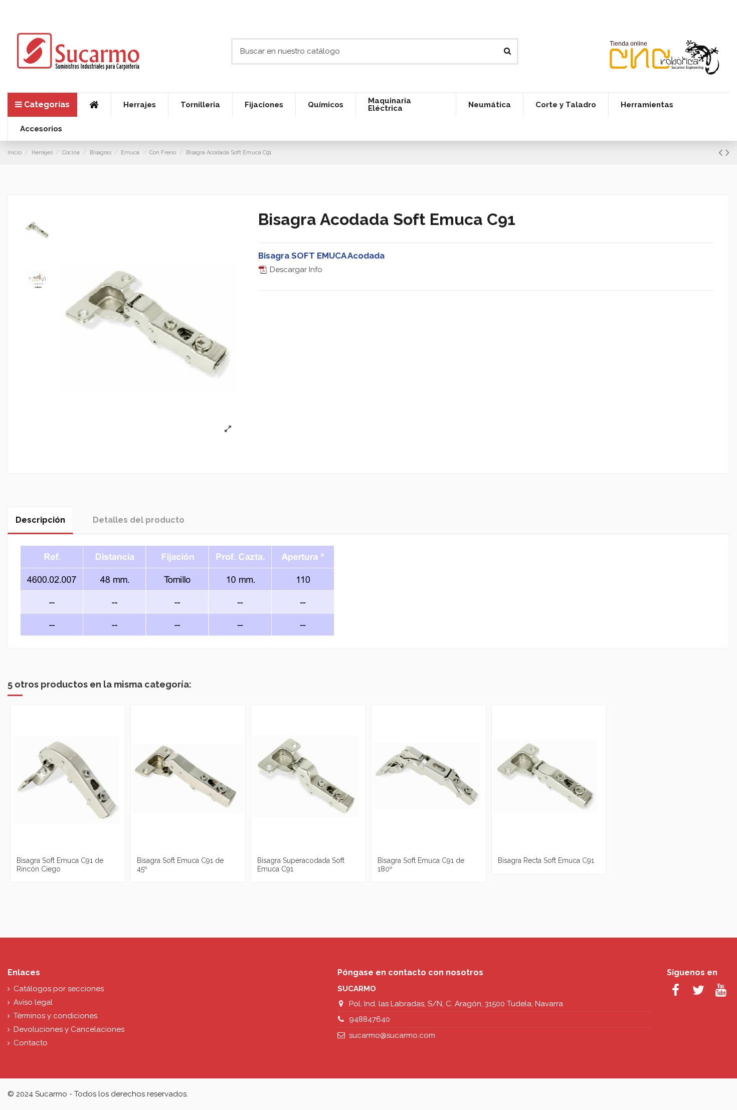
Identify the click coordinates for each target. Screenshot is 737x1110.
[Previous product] (721, 152)
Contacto (31, 1042)
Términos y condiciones (55, 1015)
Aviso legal (33, 1002)
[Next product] (727, 152)
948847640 (369, 1019)
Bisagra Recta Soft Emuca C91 (546, 860)
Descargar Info (295, 269)
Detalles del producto (139, 520)
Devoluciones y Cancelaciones (69, 1029)
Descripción (40, 520)
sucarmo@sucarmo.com (392, 1035)
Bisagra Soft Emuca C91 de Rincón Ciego (60, 864)
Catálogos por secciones (59, 988)
